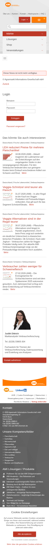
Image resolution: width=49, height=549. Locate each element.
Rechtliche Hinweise (21, 402)
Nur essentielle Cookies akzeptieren (24, 540)
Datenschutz (40, 395)
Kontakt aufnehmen (12, 360)
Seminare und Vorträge (15, 500)
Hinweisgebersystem (15, 398)
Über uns (6, 14)
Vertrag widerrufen (38, 402)
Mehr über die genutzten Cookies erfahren (24, 544)
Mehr (24, 173)
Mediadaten (40, 398)
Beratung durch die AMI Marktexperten (21, 484)
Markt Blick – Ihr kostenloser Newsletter (22, 506)
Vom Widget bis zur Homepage (18, 503)
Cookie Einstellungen (25, 395)
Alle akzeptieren (24, 534)
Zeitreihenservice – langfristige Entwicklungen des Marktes (25, 496)
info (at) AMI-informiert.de (18, 426)
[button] (24, 33)
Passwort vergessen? (16, 126)
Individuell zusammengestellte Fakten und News (25, 482)
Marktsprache (33, 14)
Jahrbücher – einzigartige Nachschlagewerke (23, 492)
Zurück (6, 84)
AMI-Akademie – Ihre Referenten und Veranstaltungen (21, 477)
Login (23, 20)
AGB (13, 395)
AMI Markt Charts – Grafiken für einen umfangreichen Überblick (21, 488)
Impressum (30, 398)
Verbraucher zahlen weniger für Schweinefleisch (22, 268)
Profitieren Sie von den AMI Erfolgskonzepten (24, 474)
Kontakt (23, 14)
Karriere (15, 14)
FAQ (42, 14)
